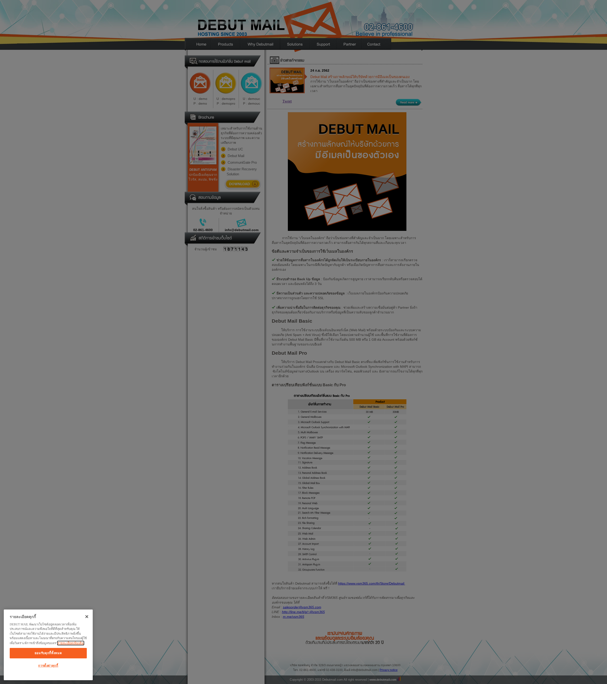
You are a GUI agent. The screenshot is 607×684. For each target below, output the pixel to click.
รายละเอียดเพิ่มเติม (71, 643)
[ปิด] (87, 616)
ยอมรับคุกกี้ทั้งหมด (48, 653)
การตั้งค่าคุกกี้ (48, 665)
